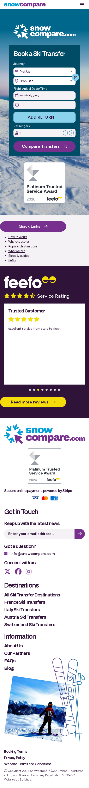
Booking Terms (15, 751)
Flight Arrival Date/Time (30, 88)
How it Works (17, 237)
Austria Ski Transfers (25, 617)
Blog (9, 668)
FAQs (12, 260)
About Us (13, 645)
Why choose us (19, 241)
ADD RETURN (41, 117)
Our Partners (17, 653)
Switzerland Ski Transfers (29, 624)
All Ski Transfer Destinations (32, 595)
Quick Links (29, 226)
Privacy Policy (14, 757)
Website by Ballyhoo (17, 779)
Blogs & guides (18, 256)
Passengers (21, 126)
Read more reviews (29, 402)
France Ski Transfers (24, 602)
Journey (19, 63)
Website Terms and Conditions (27, 764)
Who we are (16, 251)
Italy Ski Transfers (22, 609)
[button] (30, 390)
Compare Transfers (41, 146)
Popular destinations (22, 246)
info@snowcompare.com (33, 554)
